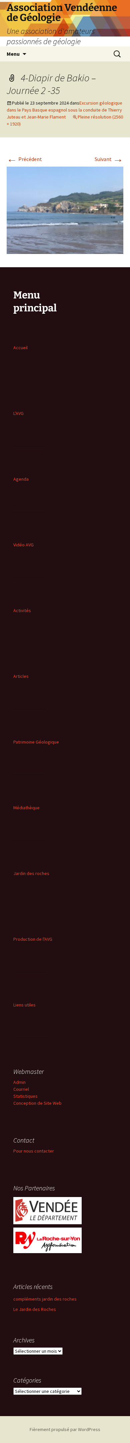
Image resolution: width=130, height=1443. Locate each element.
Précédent (24, 159)
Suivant (109, 159)
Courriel (21, 1089)
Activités (22, 610)
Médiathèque (26, 808)
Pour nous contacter (33, 1151)
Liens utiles (24, 1005)
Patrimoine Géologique (36, 742)
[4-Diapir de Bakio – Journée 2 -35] (65, 209)
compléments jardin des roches (45, 1299)
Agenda (21, 479)
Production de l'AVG (32, 939)
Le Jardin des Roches (34, 1309)
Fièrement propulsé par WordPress (65, 1429)
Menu (13, 53)
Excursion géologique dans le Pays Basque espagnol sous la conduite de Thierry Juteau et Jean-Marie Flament (64, 110)
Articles (21, 676)
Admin (19, 1082)
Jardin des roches (31, 873)
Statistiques (25, 1096)
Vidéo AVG (23, 545)
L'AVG (18, 413)
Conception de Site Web (37, 1103)
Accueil (20, 348)
